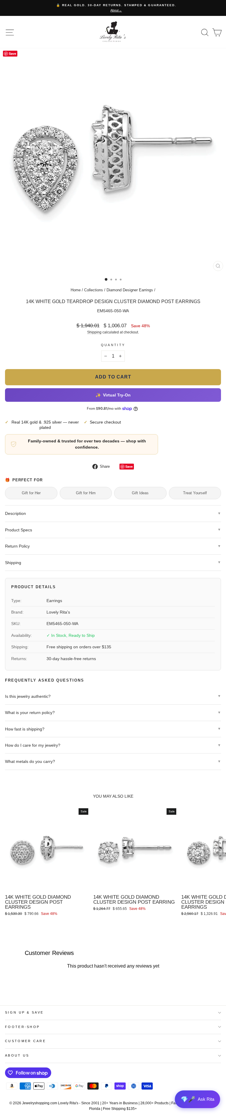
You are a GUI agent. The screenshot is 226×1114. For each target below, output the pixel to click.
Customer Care (25, 1041)
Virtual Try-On (112, 395)
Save (129, 466)
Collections (93, 290)
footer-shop (22, 1027)
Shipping (94, 332)
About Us (17, 1055)
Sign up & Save (24, 1012)
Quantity (113, 345)
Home (76, 290)
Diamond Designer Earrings (130, 290)
